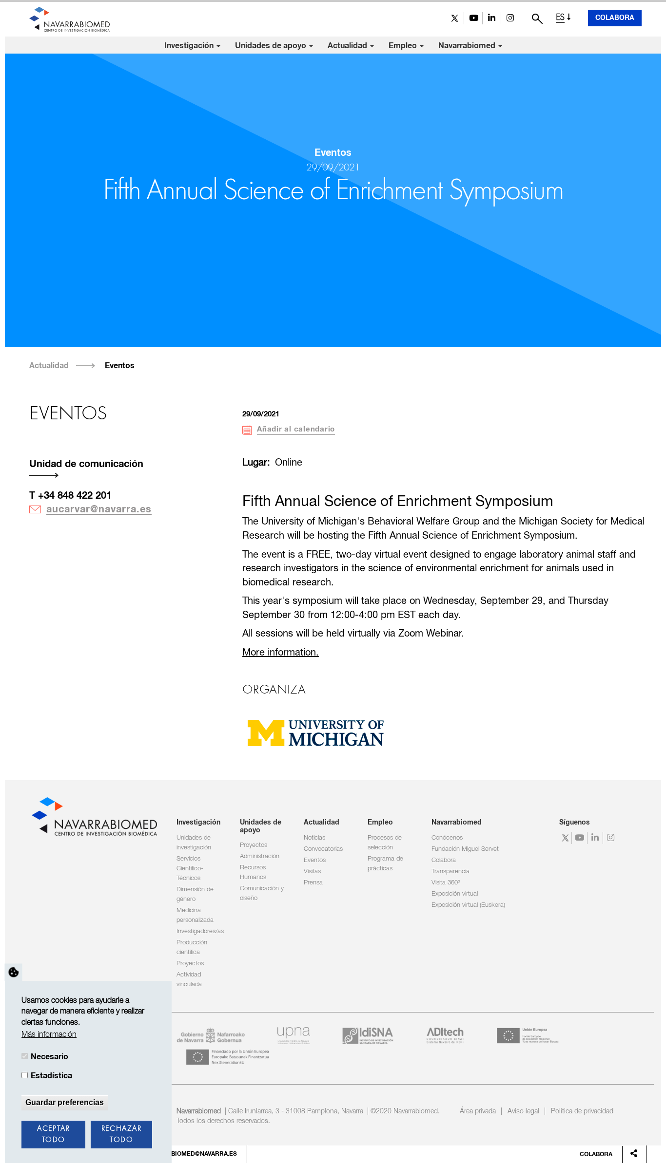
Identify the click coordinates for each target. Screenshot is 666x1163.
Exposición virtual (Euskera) (468, 905)
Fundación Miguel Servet (465, 849)
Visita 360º (445, 883)
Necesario (49, 1057)
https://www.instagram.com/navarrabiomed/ (510, 18)
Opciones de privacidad (13, 972)
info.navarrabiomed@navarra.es (182, 1154)
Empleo (404, 46)
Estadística (51, 1076)
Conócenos (447, 838)
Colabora (614, 18)
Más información (49, 1035)
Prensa (313, 883)
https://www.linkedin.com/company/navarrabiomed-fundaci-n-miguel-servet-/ (492, 18)
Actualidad (348, 46)
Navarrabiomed (467, 46)
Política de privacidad (582, 1111)
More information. (280, 653)
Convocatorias (323, 849)
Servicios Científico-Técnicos (189, 869)
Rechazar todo (121, 1134)
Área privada (478, 1111)
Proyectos (190, 963)
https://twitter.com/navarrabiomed (455, 18)
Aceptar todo (53, 1134)
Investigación (189, 46)
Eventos (120, 366)
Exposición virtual (454, 894)
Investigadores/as (200, 931)
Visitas (312, 871)
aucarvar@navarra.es (99, 509)
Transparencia (450, 871)
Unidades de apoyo (271, 46)
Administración (259, 856)
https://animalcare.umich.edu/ (315, 732)
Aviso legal (523, 1111)
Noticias (314, 838)
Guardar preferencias (64, 1102)
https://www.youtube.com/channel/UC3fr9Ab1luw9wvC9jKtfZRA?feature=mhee (473, 18)
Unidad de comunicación (86, 464)
